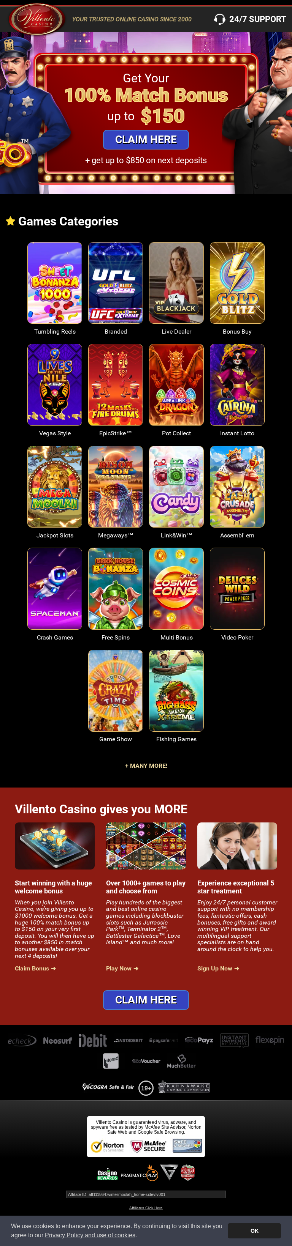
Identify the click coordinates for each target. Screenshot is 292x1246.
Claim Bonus (32, 968)
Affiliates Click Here (146, 1208)
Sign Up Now (214, 968)
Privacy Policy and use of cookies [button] (90, 1235)
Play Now (55, 288)
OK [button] (255, 1231)
